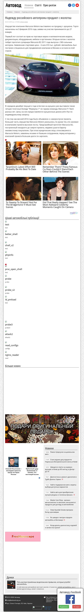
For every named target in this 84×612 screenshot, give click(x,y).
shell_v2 (9, 245)
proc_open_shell (13, 269)
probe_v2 (10, 290)
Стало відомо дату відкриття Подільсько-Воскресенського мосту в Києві (61, 461)
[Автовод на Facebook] (69, 5)
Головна (9, 12)
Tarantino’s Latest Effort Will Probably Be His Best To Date (21, 168)
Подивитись (64, 607)
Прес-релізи (49, 5)
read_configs (11, 345)
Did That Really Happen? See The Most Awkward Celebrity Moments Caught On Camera (60, 205)
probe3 (9, 324)
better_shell (11, 234)
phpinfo (9, 255)
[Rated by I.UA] (37, 608)
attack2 (9, 334)
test (7, 224)
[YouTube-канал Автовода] (77, 5)
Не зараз (77, 607)
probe (8, 279)
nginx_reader (12, 355)
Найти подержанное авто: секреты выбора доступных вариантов (60, 486)
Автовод (13, 5)
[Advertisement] (42, 391)
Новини (29, 5)
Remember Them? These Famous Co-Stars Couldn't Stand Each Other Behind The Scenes (60, 169)
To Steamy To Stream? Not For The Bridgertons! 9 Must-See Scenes (21, 205)
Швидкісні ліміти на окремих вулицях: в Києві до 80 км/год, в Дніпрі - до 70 (60, 469)
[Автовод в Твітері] (73, 5)
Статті (38, 5)
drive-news (24, 22)
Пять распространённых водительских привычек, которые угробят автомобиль (43, 583)
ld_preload (10, 299)
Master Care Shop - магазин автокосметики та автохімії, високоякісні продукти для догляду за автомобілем (60, 502)
